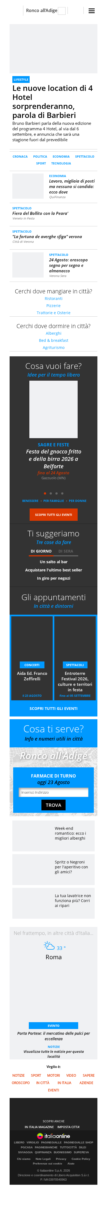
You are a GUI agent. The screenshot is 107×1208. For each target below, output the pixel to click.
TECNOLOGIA (61, 163)
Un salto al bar (53, 561)
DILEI (82, 1147)
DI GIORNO (41, 551)
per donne (77, 501)
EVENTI (53, 1090)
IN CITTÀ (42, 1082)
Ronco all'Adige (41, 10)
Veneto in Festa (23, 218)
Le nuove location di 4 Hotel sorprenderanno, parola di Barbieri (52, 101)
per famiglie (53, 501)
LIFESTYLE (21, 79)
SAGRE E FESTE (53, 445)
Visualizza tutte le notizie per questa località (54, 1054)
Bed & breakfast (53, 340)
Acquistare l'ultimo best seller (53, 570)
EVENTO (54, 1026)
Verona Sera (57, 276)
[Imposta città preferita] (16, 10)
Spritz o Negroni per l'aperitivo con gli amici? (71, 866)
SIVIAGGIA (25, 1152)
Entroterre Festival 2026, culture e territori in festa (75, 681)
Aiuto (70, 1163)
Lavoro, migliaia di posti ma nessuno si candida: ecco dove (72, 186)
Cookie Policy (81, 1158)
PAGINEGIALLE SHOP (78, 1142)
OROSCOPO (21, 1082)
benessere (30, 501)
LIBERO (19, 1142)
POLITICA (40, 156)
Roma (54, 957)
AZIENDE (86, 1082)
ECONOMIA (61, 156)
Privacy (61, 1158)
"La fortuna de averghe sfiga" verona (47, 236)
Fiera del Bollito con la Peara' (40, 213)
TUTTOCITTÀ (68, 1147)
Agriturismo (53, 347)
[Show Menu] (92, 10)
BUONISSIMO (63, 1152)
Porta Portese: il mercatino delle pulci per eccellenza (53, 1036)
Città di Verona (22, 241)
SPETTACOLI (75, 665)
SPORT (41, 163)
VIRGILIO (33, 1142)
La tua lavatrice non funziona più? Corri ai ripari (73, 900)
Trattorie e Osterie (54, 312)
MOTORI (53, 1075)
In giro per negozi (53, 578)
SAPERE (89, 1075)
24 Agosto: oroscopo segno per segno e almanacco (68, 265)
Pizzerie (53, 305)
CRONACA (20, 156)
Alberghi (53, 333)
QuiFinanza (57, 197)
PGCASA (27, 1147)
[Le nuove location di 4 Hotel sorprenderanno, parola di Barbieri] (53, 48)
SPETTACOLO (84, 156)
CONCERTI (32, 665)
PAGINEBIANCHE (46, 1147)
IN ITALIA (64, 1082)
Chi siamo (23, 1158)
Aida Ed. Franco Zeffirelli (32, 676)
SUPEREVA (81, 1152)
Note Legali (43, 1158)
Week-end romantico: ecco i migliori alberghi (70, 833)
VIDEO (71, 1075)
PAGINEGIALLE (51, 1142)
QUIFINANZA (43, 1152)
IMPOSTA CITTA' (68, 1127)
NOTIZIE (54, 1047)
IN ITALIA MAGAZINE (39, 1127)
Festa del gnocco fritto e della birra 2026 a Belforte (53, 459)
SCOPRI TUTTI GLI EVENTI (53, 515)
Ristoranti (54, 298)
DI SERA (65, 551)
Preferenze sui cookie (47, 1163)
